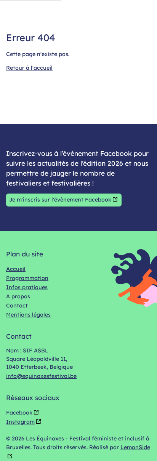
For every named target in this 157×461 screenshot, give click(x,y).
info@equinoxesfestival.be (41, 376)
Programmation (27, 278)
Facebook (19, 412)
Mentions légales (28, 314)
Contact (17, 305)
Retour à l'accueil (29, 67)
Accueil (16, 269)
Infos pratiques (27, 287)
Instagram (20, 421)
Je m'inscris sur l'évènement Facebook (60, 199)
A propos (18, 296)
